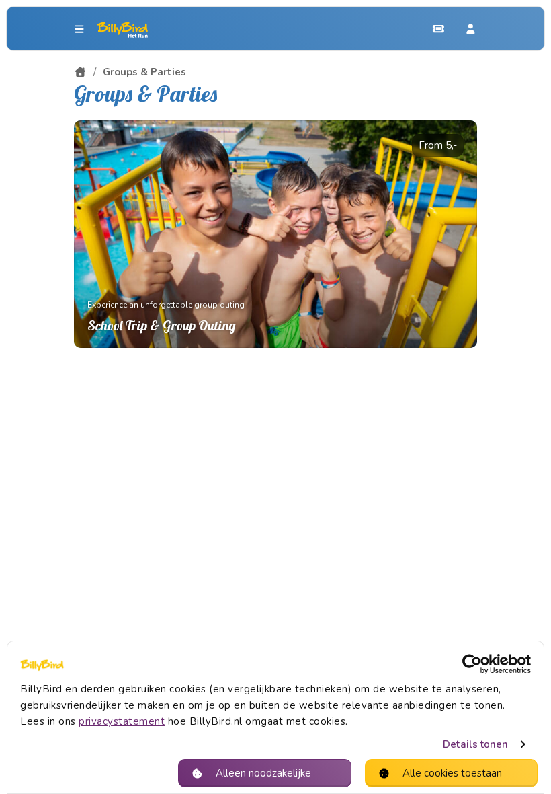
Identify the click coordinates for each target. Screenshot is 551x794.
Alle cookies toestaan (452, 773)
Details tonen (475, 744)
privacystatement (122, 721)
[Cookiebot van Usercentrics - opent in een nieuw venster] (472, 664)
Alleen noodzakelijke (263, 773)
